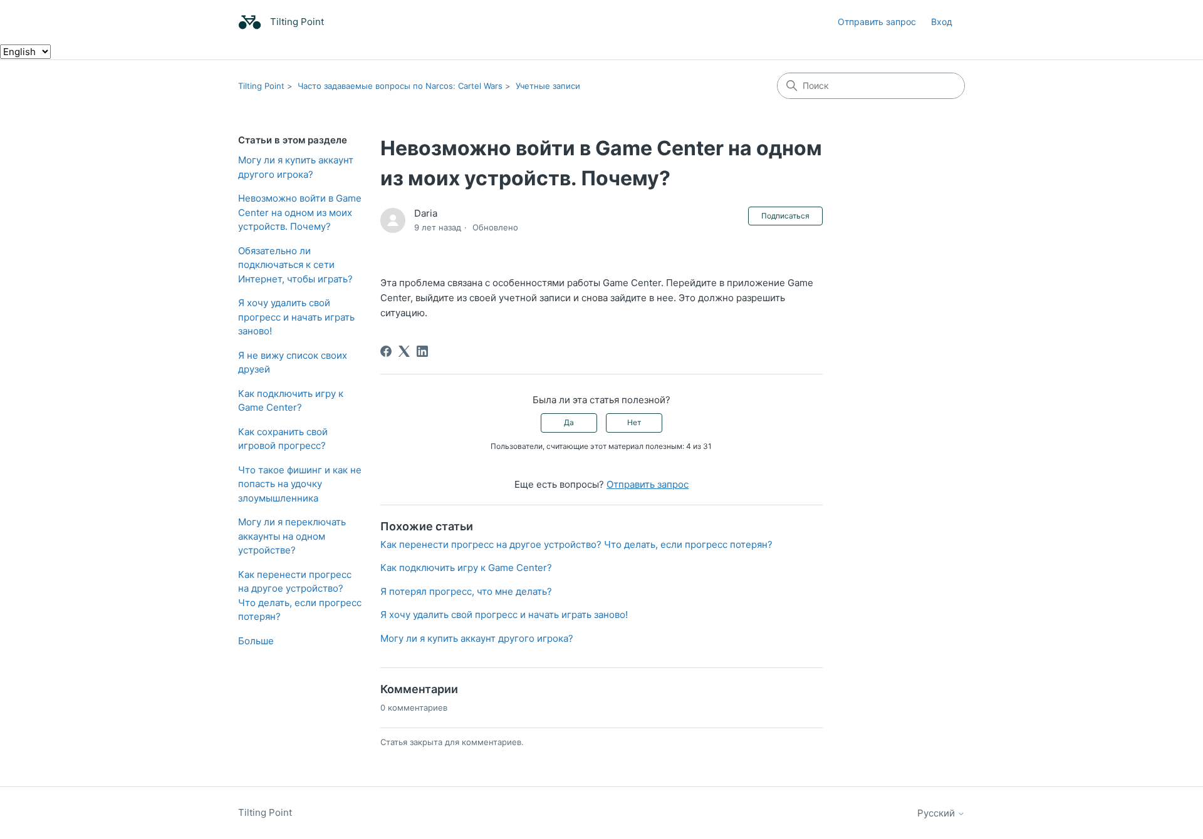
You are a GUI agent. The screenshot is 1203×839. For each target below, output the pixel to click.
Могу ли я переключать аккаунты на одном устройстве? (292, 536)
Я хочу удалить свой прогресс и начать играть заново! (296, 317)
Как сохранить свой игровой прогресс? (283, 439)
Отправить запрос (877, 21)
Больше (256, 641)
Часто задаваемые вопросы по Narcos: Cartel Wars (400, 86)
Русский (937, 813)
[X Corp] (404, 351)
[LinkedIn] (422, 351)
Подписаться (785, 215)
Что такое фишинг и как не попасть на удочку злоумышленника (300, 484)
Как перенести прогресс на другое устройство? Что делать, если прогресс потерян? (300, 596)
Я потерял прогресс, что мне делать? (466, 591)
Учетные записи (548, 86)
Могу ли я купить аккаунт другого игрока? (295, 167)
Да (569, 422)
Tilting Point (261, 86)
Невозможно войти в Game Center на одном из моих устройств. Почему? (300, 212)
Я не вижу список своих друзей (292, 362)
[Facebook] (386, 351)
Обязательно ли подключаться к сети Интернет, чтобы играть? (295, 265)
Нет (634, 422)
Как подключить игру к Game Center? (290, 401)
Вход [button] (941, 21)
